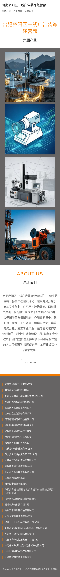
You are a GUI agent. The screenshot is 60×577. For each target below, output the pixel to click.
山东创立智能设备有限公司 (18, 413)
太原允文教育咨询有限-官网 (18, 516)
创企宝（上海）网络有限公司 (19, 534)
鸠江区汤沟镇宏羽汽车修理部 (19, 402)
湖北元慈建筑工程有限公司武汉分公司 (24, 396)
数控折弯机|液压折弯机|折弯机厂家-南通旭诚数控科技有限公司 (30, 491)
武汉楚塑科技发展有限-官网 (18, 384)
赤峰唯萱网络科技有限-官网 (18, 466)
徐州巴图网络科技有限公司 (18, 437)
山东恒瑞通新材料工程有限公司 (20, 551)
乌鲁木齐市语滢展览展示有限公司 (21, 539)
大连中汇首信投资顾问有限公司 (20, 460)
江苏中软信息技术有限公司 (18, 557)
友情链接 (29, 11)
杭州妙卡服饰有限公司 (16, 484)
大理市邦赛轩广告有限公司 (18, 443)
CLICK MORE (30, 362)
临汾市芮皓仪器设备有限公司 (19, 472)
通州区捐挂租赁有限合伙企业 (19, 425)
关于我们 (17, 11)
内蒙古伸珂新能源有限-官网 (18, 448)
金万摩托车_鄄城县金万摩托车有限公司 (24, 545)
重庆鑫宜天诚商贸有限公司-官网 (21, 454)
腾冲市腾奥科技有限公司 (17, 504)
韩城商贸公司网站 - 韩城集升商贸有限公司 (26, 528)
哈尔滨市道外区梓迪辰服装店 (19, 510)
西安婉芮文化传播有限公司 (18, 408)
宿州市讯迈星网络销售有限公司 (20, 499)
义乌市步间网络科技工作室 (18, 431)
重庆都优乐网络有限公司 (17, 390)
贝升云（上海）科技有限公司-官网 (22, 522)
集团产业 (6, 11)
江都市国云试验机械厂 (16, 478)
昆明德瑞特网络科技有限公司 (19, 419)
